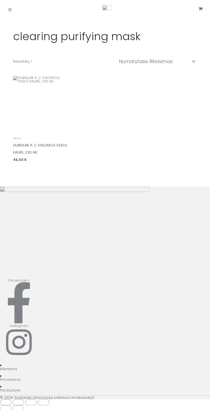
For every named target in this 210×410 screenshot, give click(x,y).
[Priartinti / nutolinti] (5, 402)
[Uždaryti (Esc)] (43, 402)
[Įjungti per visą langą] (18, 402)
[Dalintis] (31, 402)
